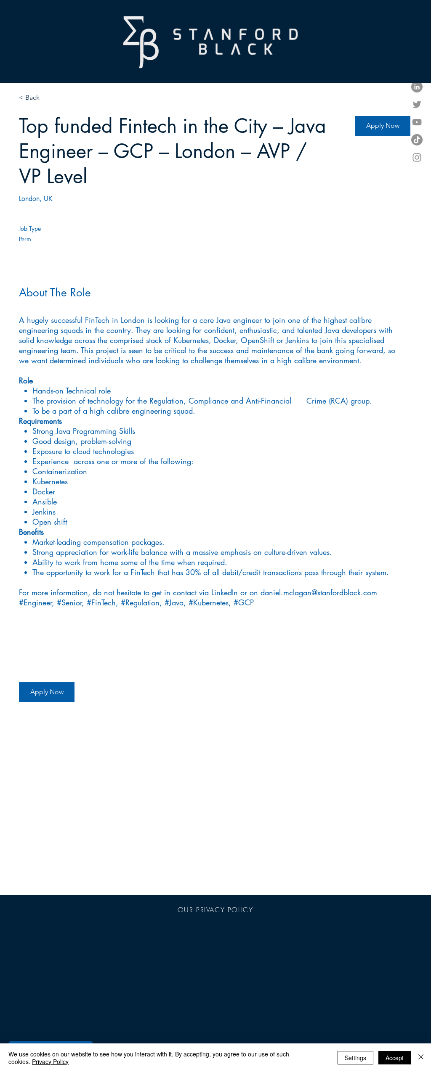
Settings (355, 1058)
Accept (395, 1058)
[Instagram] (417, 157)
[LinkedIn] (417, 86)
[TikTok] (417, 139)
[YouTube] (417, 122)
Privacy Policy (50, 1061)
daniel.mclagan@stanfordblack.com (319, 592)
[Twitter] (417, 104)
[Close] (421, 1057)
